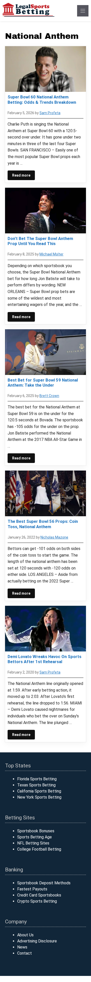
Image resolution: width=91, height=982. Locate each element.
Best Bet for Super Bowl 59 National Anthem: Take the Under (43, 382)
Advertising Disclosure (37, 941)
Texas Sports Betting (36, 785)
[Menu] (82, 10)
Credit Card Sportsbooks (39, 895)
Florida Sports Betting (37, 779)
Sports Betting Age (34, 837)
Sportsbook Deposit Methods (44, 883)
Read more (21, 175)
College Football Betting (39, 849)
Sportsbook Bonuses (35, 831)
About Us (25, 935)
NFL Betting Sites (33, 843)
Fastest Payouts (32, 889)
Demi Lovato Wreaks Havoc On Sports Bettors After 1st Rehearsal (44, 659)
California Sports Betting (39, 791)
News (22, 947)
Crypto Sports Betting (37, 901)
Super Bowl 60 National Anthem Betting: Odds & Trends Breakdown (42, 99)
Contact (24, 953)
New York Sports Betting (39, 797)
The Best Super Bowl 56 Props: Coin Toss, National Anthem (43, 524)
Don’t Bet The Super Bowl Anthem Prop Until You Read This (40, 241)
